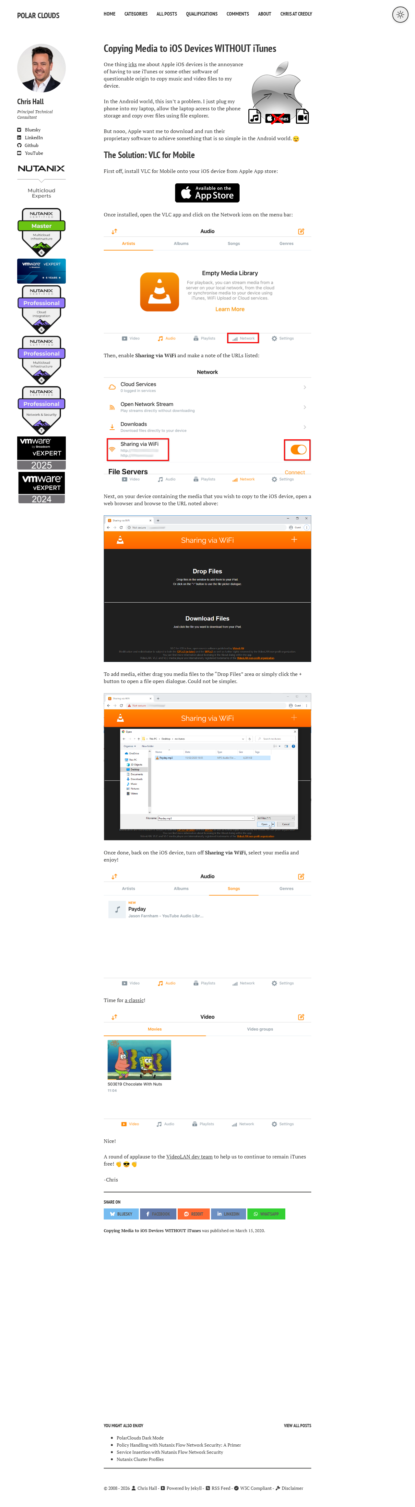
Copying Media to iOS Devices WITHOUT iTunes (190, 48)
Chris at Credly (296, 13)
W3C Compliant (255, 1488)
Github (30, 145)
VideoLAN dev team (189, 1156)
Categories (136, 13)
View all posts (297, 1425)
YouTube (32, 153)
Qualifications (202, 13)
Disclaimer (292, 1488)
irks (132, 64)
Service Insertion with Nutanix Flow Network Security (170, 1452)
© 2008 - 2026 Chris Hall (130, 1488)
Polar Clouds (38, 15)
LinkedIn (32, 137)
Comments (238, 13)
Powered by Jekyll (184, 1488)
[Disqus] (207, 1323)
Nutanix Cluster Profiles (140, 1459)
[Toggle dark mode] (400, 14)
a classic (134, 1000)
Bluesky (31, 130)
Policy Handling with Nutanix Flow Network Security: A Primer (179, 1445)
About (264, 13)
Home (109, 13)
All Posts (167, 13)
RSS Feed (221, 1488)
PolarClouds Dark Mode (140, 1438)
